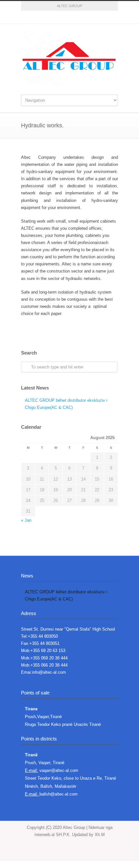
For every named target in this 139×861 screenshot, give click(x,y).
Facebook (43, 17)
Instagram (69, 17)
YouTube (95, 17)
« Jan (26, 520)
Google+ (56, 17)
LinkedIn (82, 17)
